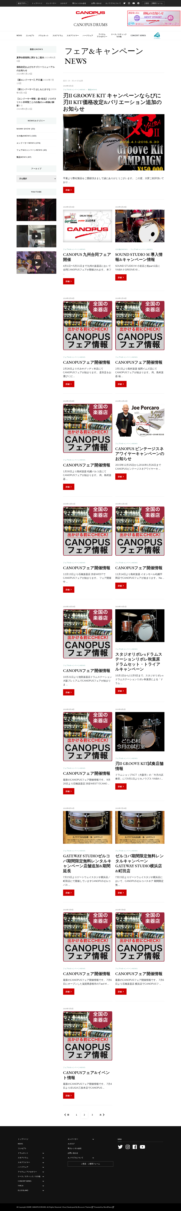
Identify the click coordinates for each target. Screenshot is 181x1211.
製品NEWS (92, 90)
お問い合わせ (96, 3)
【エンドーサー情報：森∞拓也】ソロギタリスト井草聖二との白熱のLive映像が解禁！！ (36, 102)
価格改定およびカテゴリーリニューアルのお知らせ (36, 69)
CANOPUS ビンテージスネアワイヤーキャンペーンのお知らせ (139, 453)
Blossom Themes (84, 1207)
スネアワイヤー (73, 35)
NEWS (19, 35)
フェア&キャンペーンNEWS (74, 90)
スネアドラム (58, 35)
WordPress (107, 1207)
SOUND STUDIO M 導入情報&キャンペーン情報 (139, 257)
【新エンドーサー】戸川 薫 (30, 79)
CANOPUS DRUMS (90, 24)
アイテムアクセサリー (102, 35)
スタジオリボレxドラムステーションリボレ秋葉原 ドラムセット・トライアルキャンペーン (138, 662)
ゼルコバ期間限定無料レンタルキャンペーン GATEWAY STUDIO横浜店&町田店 (139, 863)
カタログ (63, 3)
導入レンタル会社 (79, 3)
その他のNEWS (121, 249)
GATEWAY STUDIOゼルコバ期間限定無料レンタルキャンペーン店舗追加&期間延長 (87, 863)
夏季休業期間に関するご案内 (30, 57)
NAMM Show (23, 129)
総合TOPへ (22, 3)
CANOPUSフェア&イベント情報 (86, 1075)
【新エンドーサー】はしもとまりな (33, 89)
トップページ (37, 3)
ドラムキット (43, 35)
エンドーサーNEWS (26, 143)
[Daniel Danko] (36, 210)
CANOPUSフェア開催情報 (86, 362)
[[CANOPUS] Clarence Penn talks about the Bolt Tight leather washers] (36, 236)
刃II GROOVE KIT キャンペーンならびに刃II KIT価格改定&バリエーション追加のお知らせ (112, 102)
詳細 (68, 190)
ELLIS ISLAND (156, 35)
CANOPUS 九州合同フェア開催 (87, 257)
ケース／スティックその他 (119, 35)
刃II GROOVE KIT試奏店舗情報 (139, 766)
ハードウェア (88, 35)
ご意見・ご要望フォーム (153, 3)
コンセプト (30, 35)
